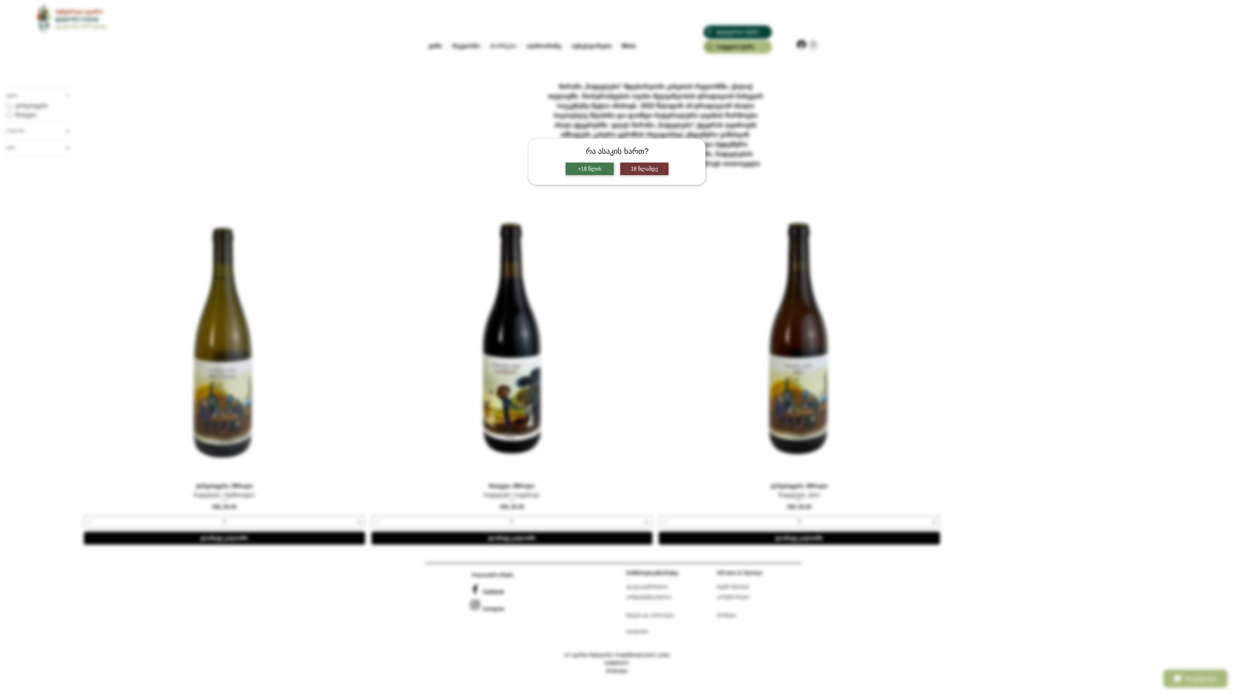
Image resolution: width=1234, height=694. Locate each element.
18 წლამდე (644, 169)
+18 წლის (589, 169)
